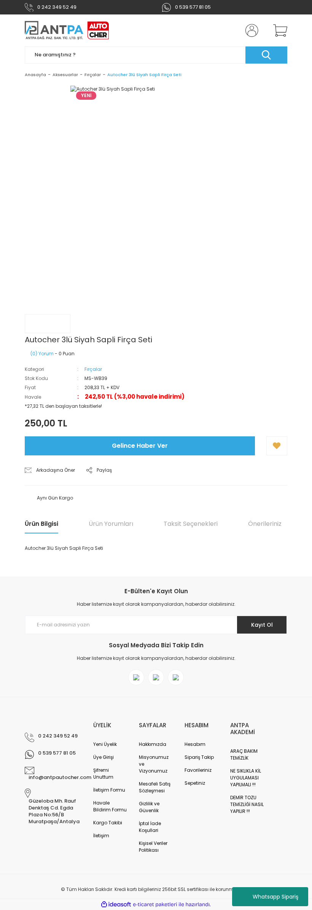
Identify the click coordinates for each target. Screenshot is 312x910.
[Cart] (278, 30)
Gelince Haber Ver (140, 445)
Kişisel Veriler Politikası (153, 846)
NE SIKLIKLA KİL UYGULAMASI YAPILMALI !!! (245, 778)
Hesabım (195, 744)
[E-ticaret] (155, 904)
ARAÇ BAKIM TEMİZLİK (244, 754)
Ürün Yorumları (111, 523)
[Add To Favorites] (276, 445)
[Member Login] (250, 30)
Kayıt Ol (262, 625)
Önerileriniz (265, 523)
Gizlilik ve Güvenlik (149, 807)
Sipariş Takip (199, 757)
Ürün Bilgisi (41, 523)
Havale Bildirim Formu (110, 806)
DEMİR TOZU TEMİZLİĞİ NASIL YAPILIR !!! (247, 804)
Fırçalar (93, 369)
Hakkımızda (152, 744)
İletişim (101, 835)
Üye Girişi (103, 757)
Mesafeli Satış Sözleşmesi (154, 787)
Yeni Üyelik (105, 744)
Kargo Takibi (107, 822)
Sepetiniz (195, 783)
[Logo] (67, 30)
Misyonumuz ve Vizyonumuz (154, 764)
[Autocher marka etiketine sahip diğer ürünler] (47, 323)
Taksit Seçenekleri (191, 523)
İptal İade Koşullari (150, 826)
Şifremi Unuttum (103, 773)
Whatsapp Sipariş (275, 896)
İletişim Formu (109, 790)
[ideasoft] (116, 904)
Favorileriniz (198, 770)
